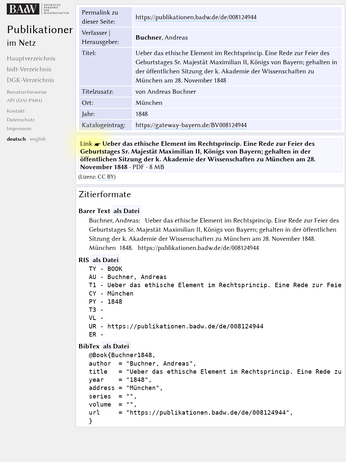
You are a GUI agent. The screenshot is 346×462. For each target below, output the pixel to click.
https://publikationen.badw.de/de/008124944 (195, 17)
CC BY (106, 177)
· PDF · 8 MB (198, 155)
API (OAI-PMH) (24, 100)
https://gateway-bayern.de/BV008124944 (191, 125)
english (38, 139)
